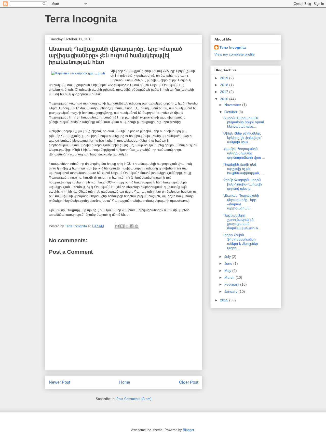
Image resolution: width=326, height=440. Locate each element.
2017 (224, 92)
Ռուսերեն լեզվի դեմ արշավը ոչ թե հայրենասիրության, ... (243, 168)
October (231, 112)
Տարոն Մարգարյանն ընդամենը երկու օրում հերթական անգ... (243, 122)
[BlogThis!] (122, 226)
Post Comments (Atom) (133, 399)
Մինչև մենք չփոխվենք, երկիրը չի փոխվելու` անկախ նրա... (242, 137)
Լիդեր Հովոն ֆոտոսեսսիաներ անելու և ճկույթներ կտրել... (240, 241)
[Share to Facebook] (131, 226)
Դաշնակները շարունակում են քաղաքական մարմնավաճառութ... (242, 221)
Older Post (188, 382)
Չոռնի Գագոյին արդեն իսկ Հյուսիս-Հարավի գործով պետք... (242, 184)
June (228, 263)
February (232, 284)
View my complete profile (234, 54)
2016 (224, 99)
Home (124, 382)
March (230, 277)
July (228, 257)
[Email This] (117, 226)
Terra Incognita (81, 18)
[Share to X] (126, 226)
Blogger (188, 430)
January (231, 291)
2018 (224, 85)
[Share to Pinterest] (136, 226)
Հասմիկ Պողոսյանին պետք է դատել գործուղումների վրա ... (244, 153)
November (233, 105)
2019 (224, 78)
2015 (224, 300)
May (228, 271)
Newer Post (59, 382)
